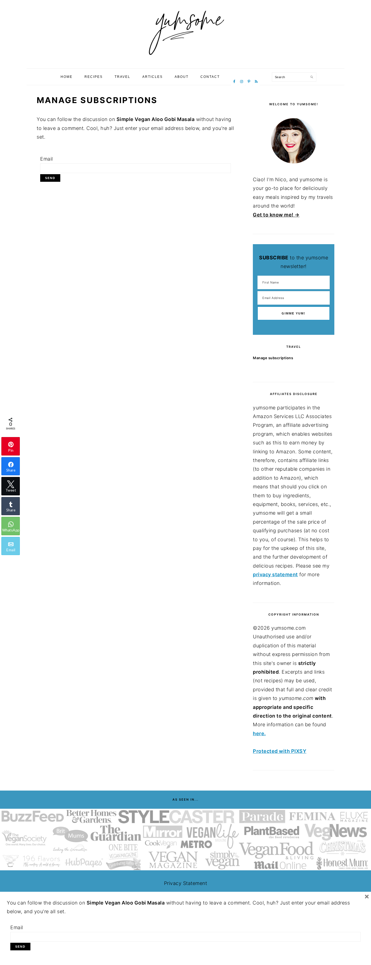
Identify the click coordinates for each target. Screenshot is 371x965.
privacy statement (275, 574)
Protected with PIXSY (279, 751)
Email (46, 159)
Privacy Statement (185, 883)
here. (259, 733)
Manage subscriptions (273, 358)
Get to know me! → (276, 215)
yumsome (185, 32)
